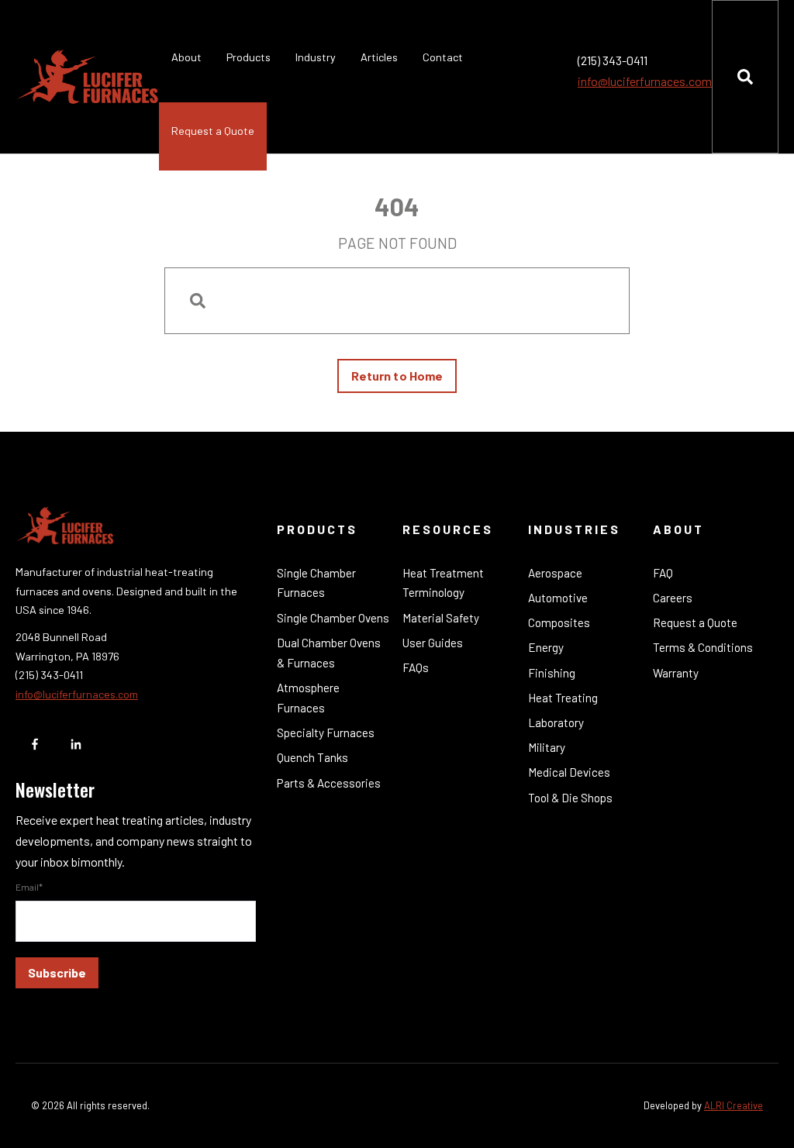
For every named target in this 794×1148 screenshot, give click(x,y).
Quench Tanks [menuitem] (312, 757)
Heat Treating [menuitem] (563, 698)
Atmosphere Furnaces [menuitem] (308, 698)
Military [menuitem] (546, 747)
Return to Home (397, 375)
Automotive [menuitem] (558, 598)
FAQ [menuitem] (663, 573)
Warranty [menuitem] (676, 673)
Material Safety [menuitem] (440, 618)
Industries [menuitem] (574, 529)
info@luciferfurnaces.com (645, 81)
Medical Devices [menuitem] (569, 772)
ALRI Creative (733, 1105)
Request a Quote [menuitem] (212, 130)
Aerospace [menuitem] (555, 573)
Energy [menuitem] (546, 647)
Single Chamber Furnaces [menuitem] (316, 583)
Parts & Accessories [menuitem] (329, 783)
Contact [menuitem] (443, 57)
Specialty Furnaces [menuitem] (326, 732)
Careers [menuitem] (672, 598)
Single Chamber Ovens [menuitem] (333, 618)
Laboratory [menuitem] (556, 722)
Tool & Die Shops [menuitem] (570, 798)
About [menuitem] (186, 57)
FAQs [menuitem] (415, 667)
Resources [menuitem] (447, 529)
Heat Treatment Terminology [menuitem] (443, 583)
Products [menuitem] (248, 57)
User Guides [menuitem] (432, 643)
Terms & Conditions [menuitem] (703, 647)
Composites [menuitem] (559, 622)
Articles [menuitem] (379, 57)
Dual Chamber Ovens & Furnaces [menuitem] (329, 653)
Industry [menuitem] (315, 57)
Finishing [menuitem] (551, 673)
